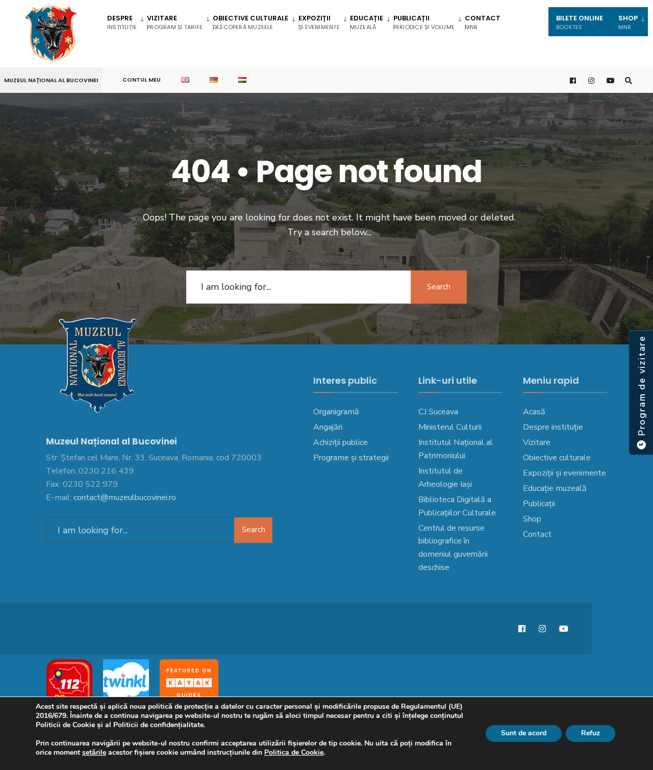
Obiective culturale (250, 22)
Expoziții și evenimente (564, 473)
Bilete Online (579, 22)
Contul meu (141, 80)
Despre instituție (553, 427)
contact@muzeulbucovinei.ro (124, 497)
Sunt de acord (523, 733)
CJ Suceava (438, 411)
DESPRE (122, 22)
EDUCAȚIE (366, 22)
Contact (482, 22)
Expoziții (319, 22)
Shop (532, 519)
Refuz (590, 733)
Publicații (424, 22)
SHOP (628, 22)
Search (438, 287)
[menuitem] (127, 21)
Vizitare (175, 22)
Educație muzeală (555, 488)
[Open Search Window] (628, 80)
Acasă (534, 411)
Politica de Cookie (293, 752)
